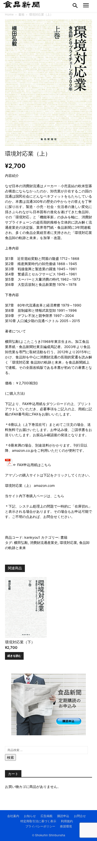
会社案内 (13, 816)
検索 (10, 757)
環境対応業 (68, 542)
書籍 (21, 14)
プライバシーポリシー (40, 826)
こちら (59, 496)
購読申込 (63, 816)
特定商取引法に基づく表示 (38, 821)
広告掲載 (46, 816)
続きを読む (14, 655)
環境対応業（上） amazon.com (30, 485)
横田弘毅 (21, 542)
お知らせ (30, 816)
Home (9, 14)
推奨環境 (66, 826)
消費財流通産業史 (44, 542)
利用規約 (67, 821)
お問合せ (50, 516)
